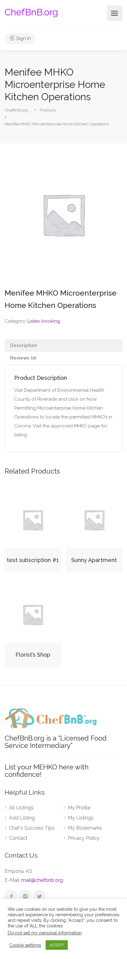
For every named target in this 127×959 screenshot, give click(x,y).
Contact (18, 838)
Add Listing (22, 818)
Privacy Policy (84, 838)
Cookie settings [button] (25, 945)
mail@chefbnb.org (42, 880)
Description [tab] (23, 345)
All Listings (21, 808)
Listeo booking (43, 321)
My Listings (81, 818)
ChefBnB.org (31, 12)
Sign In (23, 38)
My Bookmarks (85, 828)
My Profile (79, 808)
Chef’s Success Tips (32, 828)
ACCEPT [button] (56, 945)
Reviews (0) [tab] (23, 358)
